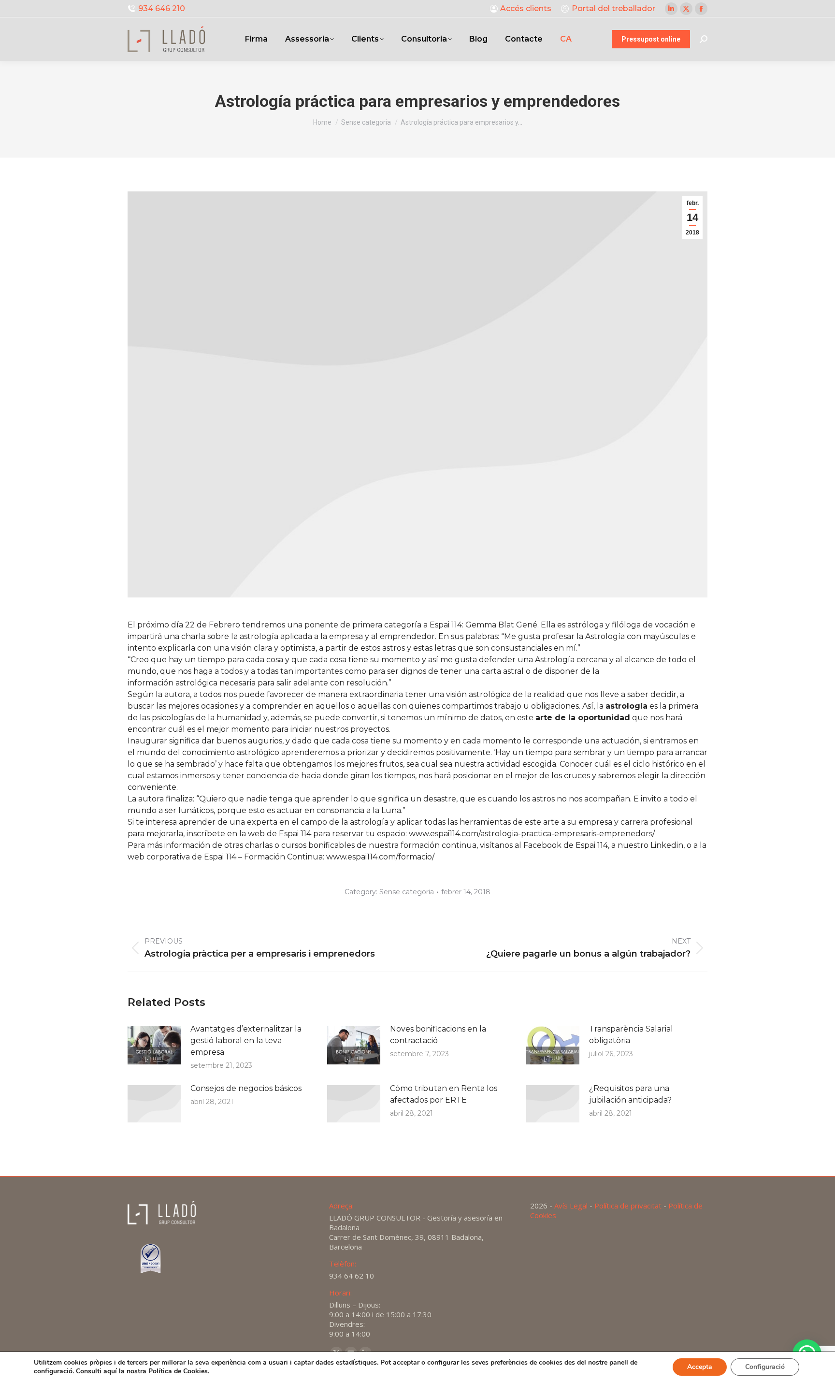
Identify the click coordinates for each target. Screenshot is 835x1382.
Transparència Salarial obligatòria (631, 1034)
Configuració (765, 1366)
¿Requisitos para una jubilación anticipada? (630, 1094)
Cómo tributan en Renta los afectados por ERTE (443, 1094)
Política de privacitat (628, 1205)
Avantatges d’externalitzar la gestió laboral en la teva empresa (246, 1040)
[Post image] (154, 1045)
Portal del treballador (613, 8)
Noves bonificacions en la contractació (438, 1034)
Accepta (699, 1366)
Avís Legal (571, 1205)
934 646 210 (161, 8)
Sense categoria (406, 891)
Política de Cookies (178, 1371)
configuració (53, 1371)
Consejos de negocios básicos (246, 1088)
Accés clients (525, 8)
